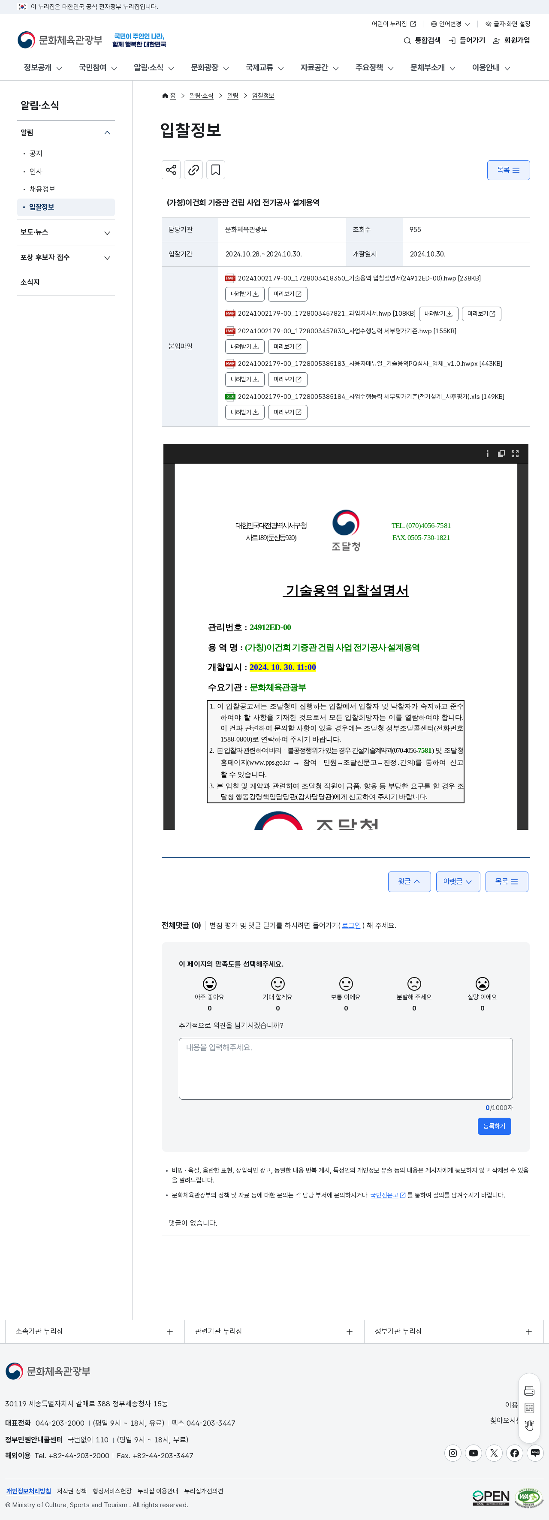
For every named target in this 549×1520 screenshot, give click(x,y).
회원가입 (517, 40)
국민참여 (92, 67)
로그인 (351, 925)
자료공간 (314, 67)
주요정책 (369, 67)
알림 (27, 132)
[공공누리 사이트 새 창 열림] (490, 1498)
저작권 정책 (72, 1491)
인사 (36, 171)
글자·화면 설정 (511, 24)
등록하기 (494, 1126)
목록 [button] (501, 881)
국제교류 (259, 67)
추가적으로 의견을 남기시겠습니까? (231, 1025)
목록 (503, 170)
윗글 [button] (404, 881)
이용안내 (486, 67)
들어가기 (473, 40)
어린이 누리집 (390, 24)
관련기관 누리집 (218, 1331)
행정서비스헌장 (112, 1491)
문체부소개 (427, 67)
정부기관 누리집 (398, 1331)
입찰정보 (41, 207)
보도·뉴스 (34, 232)
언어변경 (450, 24)
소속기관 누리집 (39, 1331)
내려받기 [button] (241, 293)
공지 (36, 153)
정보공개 (37, 67)
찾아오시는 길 (511, 1420)
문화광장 (204, 67)
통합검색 (428, 40)
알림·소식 (148, 67)
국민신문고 (384, 1195)
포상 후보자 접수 (45, 257)
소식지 (30, 282)
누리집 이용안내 (158, 1491)
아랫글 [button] (453, 881)
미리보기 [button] (284, 293)
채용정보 (42, 189)
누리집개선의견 (203, 1491)
